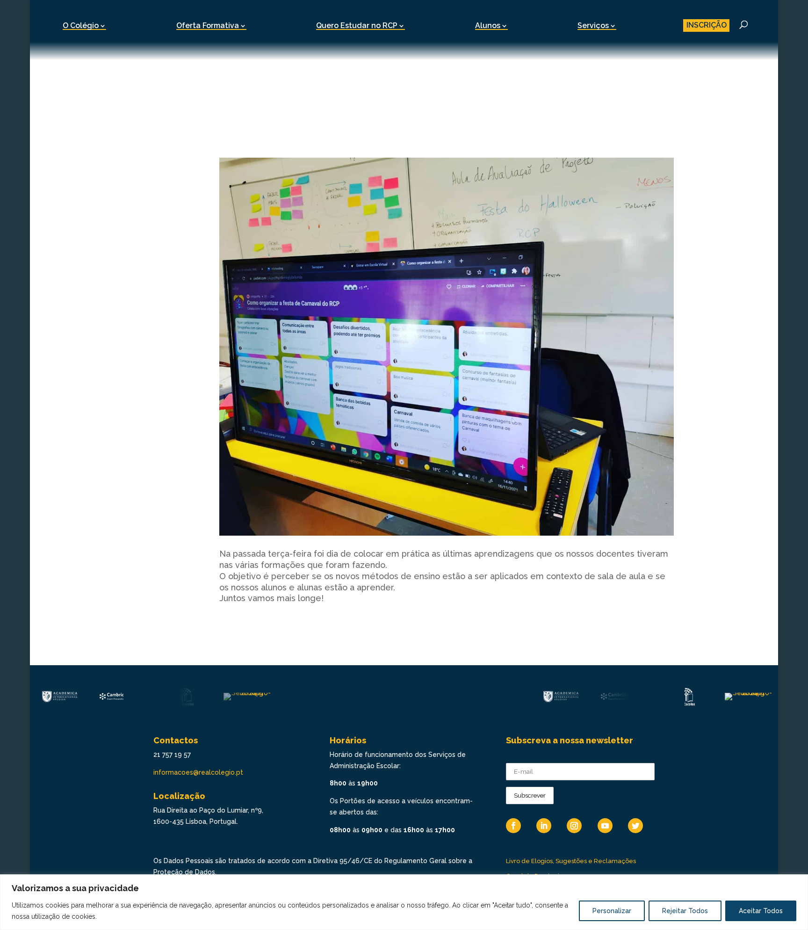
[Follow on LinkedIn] (543, 825)
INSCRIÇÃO (706, 25)
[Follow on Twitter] (635, 825)
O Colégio (81, 25)
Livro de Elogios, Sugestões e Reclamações (571, 861)
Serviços (593, 25)
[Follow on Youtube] (605, 825)
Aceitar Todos (761, 911)
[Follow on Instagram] (574, 825)
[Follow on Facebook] (513, 825)
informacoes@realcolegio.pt (198, 772)
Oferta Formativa (207, 25)
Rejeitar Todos (685, 911)
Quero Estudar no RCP (356, 25)
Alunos (487, 25)
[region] (404, 902)
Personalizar (611, 911)
